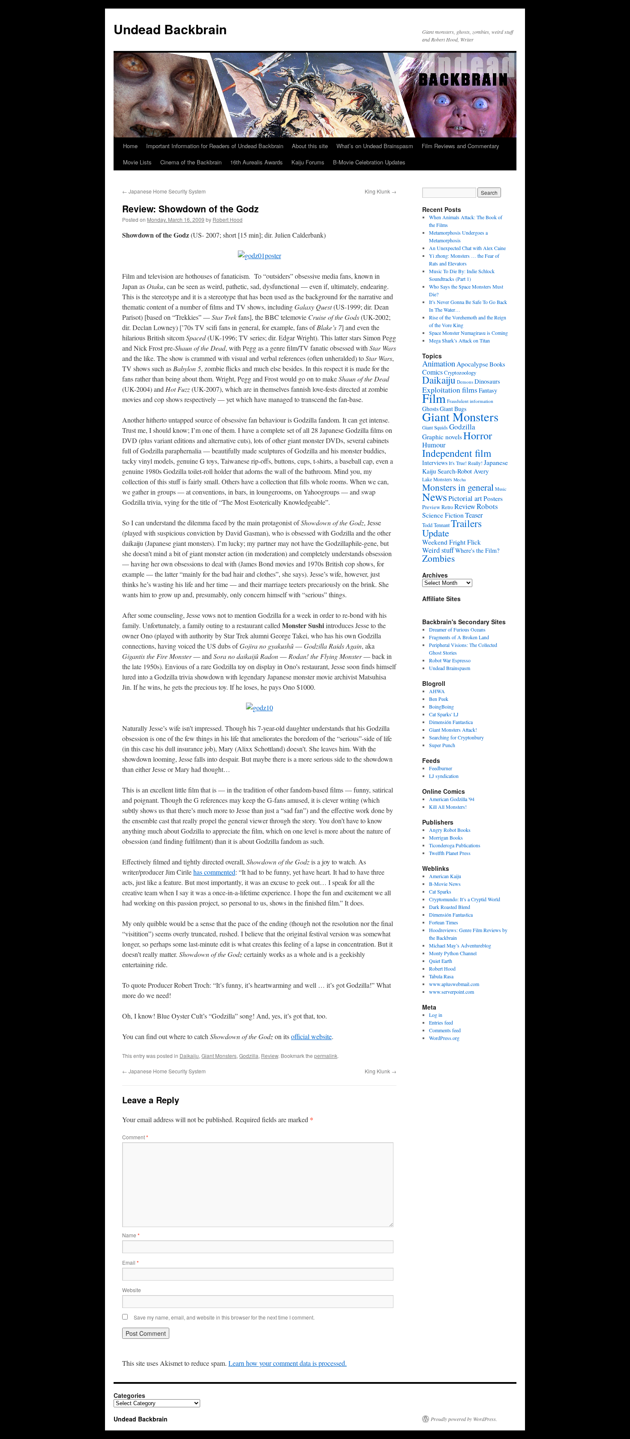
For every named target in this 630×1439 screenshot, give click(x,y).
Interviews (434, 463)
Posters (493, 498)
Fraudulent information (470, 401)
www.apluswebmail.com (454, 983)
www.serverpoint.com (451, 991)
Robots (487, 506)
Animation (438, 363)
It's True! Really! (466, 463)
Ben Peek (438, 698)
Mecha (459, 480)
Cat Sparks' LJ (444, 714)
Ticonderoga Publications (454, 845)
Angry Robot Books (450, 829)
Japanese (496, 462)
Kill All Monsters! (448, 806)
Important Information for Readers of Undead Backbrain (214, 146)
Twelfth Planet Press (450, 852)
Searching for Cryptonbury (456, 737)
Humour (433, 445)
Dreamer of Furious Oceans (457, 629)
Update (435, 532)
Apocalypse (472, 363)
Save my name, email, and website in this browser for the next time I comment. (224, 1317)
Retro (447, 507)
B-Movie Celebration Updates (369, 162)
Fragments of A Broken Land (459, 637)
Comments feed (445, 1030)
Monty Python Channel (453, 953)
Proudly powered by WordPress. (464, 1418)
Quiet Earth (440, 960)
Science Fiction (443, 514)
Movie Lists (137, 162)
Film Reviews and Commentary (460, 146)
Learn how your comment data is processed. (287, 1363)
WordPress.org (444, 1037)
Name (131, 1235)
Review (269, 1055)
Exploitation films (449, 389)
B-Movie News (445, 883)
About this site (310, 146)
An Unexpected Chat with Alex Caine (467, 247)
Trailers (466, 523)
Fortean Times (443, 922)
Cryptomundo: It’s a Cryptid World (464, 899)
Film (434, 398)
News (434, 496)
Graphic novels (442, 436)
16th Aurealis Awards (256, 162)
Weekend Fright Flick (451, 541)
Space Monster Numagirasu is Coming (468, 332)
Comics (432, 371)
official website (311, 1036)
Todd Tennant (436, 524)
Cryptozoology (460, 372)
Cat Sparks (440, 891)
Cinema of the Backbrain (191, 162)
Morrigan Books (446, 837)
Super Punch (442, 745)
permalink (325, 1055)
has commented (214, 871)
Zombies (438, 558)
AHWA (437, 691)
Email (130, 1262)
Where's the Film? (477, 550)
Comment (135, 1137)
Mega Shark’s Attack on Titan (459, 340)
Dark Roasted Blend (449, 906)
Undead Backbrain (170, 29)
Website (131, 1289)
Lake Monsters (437, 479)
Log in (435, 1014)
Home (130, 146)
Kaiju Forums (307, 162)
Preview (431, 507)
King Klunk (380, 191)
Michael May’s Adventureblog (460, 945)
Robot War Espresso (450, 660)
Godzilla (248, 1055)
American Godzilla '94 (451, 798)
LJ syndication (444, 775)
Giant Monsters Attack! (453, 729)
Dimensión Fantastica (451, 721)
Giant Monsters (219, 1055)
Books (497, 364)
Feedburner (440, 768)
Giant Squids (435, 427)
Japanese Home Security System (164, 191)
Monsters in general (458, 487)
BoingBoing (441, 706)
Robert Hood (228, 219)
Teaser (474, 515)
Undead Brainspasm (449, 667)
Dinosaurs (487, 381)
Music (501, 489)
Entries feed (441, 1022)
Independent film (456, 453)
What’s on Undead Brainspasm (374, 146)
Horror (477, 435)
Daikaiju (189, 1055)
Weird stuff (438, 550)
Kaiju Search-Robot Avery (455, 471)
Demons (465, 381)
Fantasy (488, 390)
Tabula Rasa (441, 976)
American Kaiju (445, 876)
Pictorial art (465, 498)
